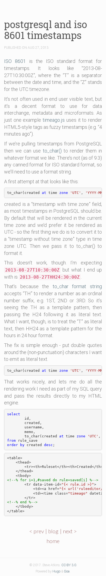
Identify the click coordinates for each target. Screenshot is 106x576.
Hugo (56, 571)
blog (53, 531)
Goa (67, 571)
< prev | (38, 531)
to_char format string (77, 286)
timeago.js (54, 120)
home (53, 541)
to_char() (52, 151)
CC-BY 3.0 (68, 565)
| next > (68, 531)
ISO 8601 (15, 61)
